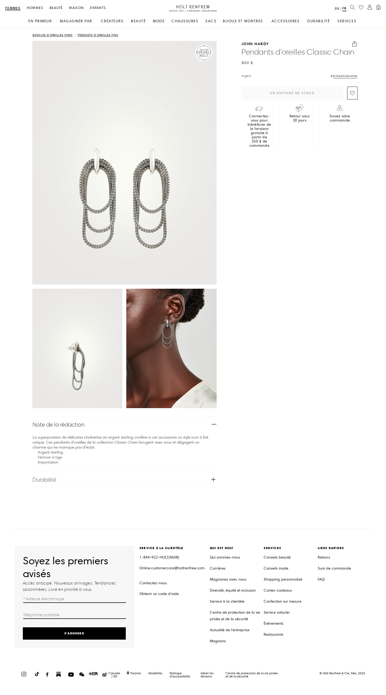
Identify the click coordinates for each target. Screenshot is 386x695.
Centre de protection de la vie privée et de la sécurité (235, 615)
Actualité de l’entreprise (229, 630)
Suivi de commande (334, 568)
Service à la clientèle (227, 601)
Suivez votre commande (340, 118)
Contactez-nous (153, 583)
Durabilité (44, 479)
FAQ (321, 579)
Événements (273, 623)
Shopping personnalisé (283, 579)
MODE (159, 21)
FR (344, 8)
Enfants (98, 8)
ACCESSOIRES (286, 21)
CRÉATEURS (112, 21)
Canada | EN (114, 675)
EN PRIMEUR (40, 21)
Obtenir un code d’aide (159, 594)
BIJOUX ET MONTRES (243, 21)
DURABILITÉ (318, 21)
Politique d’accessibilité (180, 674)
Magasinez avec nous (228, 579)
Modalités (155, 673)
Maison (76, 8)
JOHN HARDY (255, 43)
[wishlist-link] (361, 7)
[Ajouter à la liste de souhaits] (352, 93)
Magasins (218, 641)
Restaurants (273, 634)
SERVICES (346, 21)
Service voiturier (277, 612)
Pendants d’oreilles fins (98, 35)
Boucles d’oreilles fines (53, 35)
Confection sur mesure (282, 601)
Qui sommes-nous (225, 557)
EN (337, 9)
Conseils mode (276, 568)
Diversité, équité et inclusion (233, 590)
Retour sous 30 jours (300, 118)
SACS (210, 21)
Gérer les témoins (207, 674)
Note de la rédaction (59, 424)
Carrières (218, 568)
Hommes (35, 8)
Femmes (12, 8)
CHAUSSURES (184, 21)
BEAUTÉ (138, 21)
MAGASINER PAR (76, 21)
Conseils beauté (277, 557)
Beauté (56, 8)
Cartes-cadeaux (278, 590)
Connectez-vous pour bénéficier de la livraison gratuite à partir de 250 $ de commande (259, 131)
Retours (324, 557)
